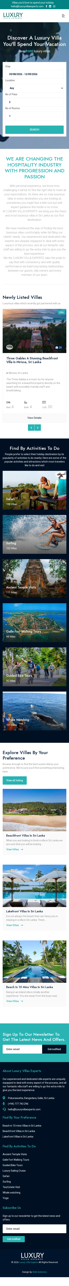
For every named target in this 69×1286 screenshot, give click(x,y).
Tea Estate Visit (11, 1187)
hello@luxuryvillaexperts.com (28, 6)
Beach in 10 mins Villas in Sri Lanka (29, 987)
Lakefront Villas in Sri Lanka (24, 911)
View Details (34, 417)
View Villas (12, 849)
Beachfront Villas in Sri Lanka (25, 835)
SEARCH (34, 129)
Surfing (7, 1181)
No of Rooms (12, 108)
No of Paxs (11, 94)
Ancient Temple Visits (15, 1154)
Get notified (54, 1049)
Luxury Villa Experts (29, 1262)
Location (10, 80)
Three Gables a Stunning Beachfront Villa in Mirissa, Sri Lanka (32, 360)
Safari (6, 1176)
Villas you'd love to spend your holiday (33, 2)
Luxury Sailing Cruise (14, 1170)
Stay (7, 66)
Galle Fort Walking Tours (16, 1159)
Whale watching (11, 1192)
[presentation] (31, 427)
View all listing (14, 780)
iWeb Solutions (39, 1272)
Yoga (5, 1198)
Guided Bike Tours (13, 1165)
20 (60, 347)
